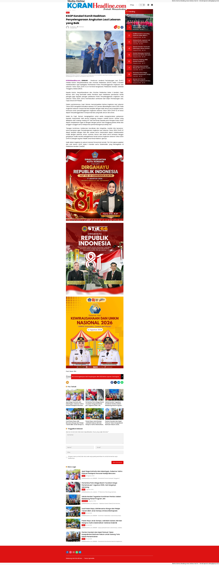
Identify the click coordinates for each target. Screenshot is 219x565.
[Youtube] (73, 552)
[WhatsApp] (122, 382)
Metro (67, 12)
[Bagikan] (122, 27)
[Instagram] (70, 552)
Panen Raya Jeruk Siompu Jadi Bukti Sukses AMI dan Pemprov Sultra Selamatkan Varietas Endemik (94, 422)
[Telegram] (118, 382)
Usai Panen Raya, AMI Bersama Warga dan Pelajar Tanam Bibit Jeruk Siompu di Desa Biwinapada (75, 422)
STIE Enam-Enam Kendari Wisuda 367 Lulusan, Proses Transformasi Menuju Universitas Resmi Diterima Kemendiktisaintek (141, 67)
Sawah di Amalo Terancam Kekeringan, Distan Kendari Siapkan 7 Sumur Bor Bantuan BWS (142, 47)
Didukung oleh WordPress (74, 558)
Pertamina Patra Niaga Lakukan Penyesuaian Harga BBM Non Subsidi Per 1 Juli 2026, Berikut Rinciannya (141, 73)
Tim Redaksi (73, 26)
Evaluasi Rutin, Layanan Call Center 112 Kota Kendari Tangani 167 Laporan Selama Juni (142, 41)
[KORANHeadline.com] (96, 5)
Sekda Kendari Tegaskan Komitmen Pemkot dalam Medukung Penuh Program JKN (113, 403)
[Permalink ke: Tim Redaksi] (68, 27)
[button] (144, 4)
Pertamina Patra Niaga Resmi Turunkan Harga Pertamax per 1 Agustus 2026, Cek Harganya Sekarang (95, 403)
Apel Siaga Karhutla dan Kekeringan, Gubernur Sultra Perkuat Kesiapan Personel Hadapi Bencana (75, 403)
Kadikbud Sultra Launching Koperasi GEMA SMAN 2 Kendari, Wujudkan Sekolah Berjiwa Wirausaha (141, 34)
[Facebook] (112, 382)
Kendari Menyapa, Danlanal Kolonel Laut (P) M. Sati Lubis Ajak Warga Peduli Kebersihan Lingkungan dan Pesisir (142, 54)
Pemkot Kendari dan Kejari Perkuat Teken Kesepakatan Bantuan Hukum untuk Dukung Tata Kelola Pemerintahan (114, 422)
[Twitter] (115, 382)
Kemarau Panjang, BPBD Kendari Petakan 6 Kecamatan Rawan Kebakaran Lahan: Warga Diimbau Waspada (141, 60)
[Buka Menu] (152, 5)
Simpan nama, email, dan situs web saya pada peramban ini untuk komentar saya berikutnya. (92, 457)
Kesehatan (109, 398)
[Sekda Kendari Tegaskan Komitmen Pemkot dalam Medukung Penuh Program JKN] (114, 394)
